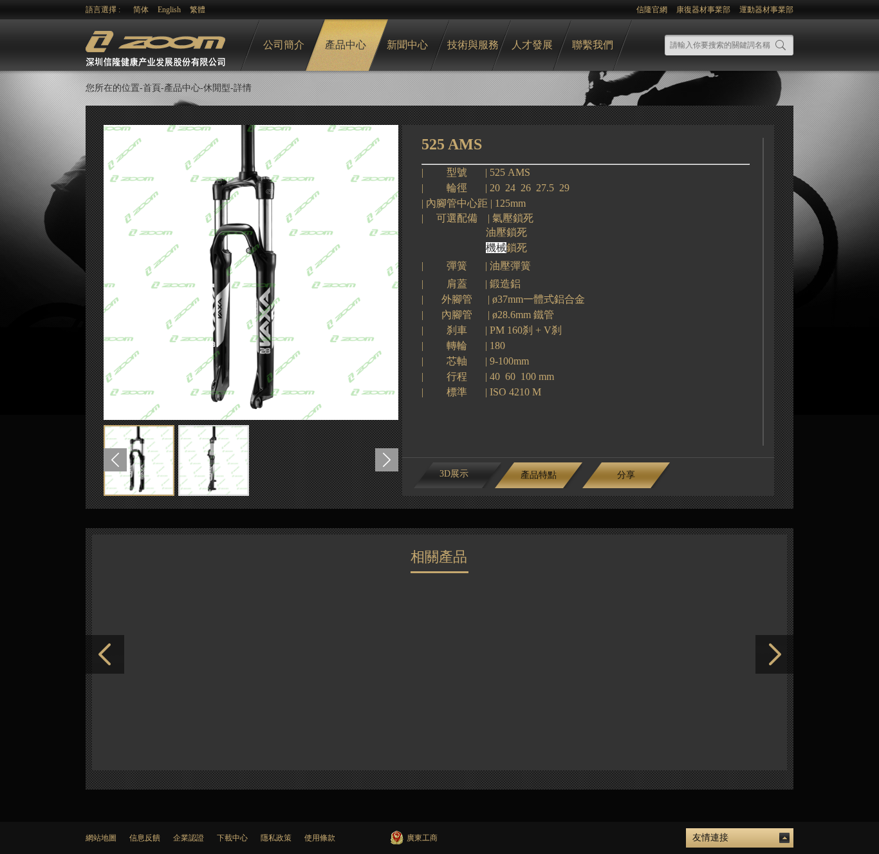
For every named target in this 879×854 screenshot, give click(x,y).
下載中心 (232, 837)
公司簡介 (283, 44)
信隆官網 (651, 9)
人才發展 (532, 44)
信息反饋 (144, 837)
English (169, 9)
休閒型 (216, 88)
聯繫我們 (592, 44)
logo (157, 45)
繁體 (197, 9)
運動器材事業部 (766, 9)
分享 (626, 475)
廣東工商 (422, 837)
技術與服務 (473, 44)
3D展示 (453, 474)
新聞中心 (407, 44)
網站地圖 (101, 837)
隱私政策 (276, 837)
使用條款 (319, 837)
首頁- (153, 88)
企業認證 (188, 837)
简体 (141, 9)
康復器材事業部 (703, 9)
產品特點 (539, 475)
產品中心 (345, 44)
